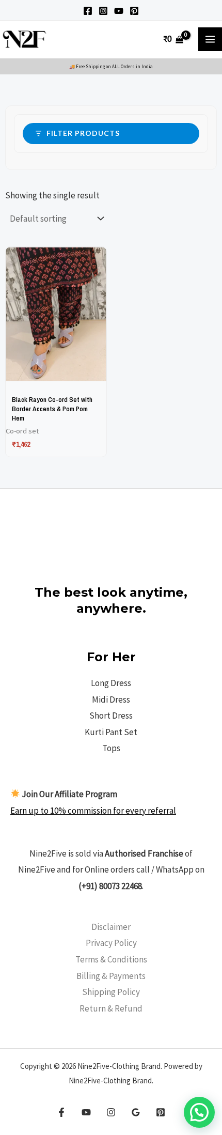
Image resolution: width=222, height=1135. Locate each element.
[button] (199, 1112)
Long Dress (111, 683)
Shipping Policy (111, 992)
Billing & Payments (111, 976)
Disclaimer (111, 926)
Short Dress (111, 715)
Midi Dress (111, 699)
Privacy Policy (111, 943)
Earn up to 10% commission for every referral (93, 810)
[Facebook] (87, 10)
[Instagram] (103, 10)
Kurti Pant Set (111, 732)
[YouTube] (118, 10)
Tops (111, 748)
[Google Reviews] (135, 1112)
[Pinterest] (134, 10)
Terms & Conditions (111, 959)
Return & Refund (111, 1008)
